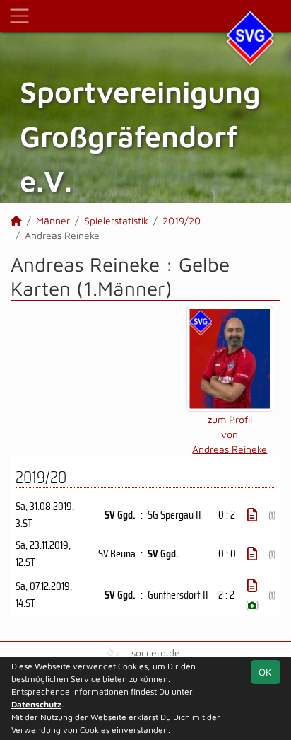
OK (265, 672)
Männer (53, 220)
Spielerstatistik (116, 220)
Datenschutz (36, 704)
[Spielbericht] (252, 515)
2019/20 (181, 220)
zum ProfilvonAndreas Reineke (229, 434)
